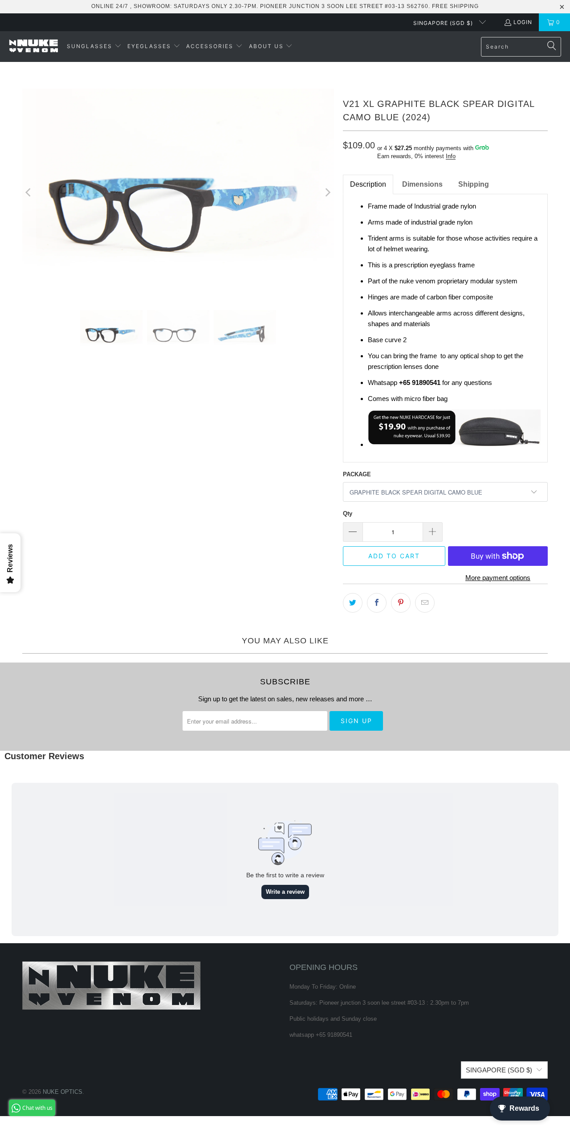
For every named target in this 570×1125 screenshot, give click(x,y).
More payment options (497, 577)
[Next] (327, 193)
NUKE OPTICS (62, 1091)
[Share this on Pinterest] (401, 603)
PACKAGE (357, 474)
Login (522, 22)
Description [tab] (368, 184)
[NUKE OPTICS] (33, 46)
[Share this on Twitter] (352, 603)
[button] (94, 46)
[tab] (422, 184)
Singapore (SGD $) (444, 23)
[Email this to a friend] (425, 603)
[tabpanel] (445, 328)
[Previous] (29, 193)
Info (451, 156)
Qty (347, 513)
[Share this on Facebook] (377, 603)
